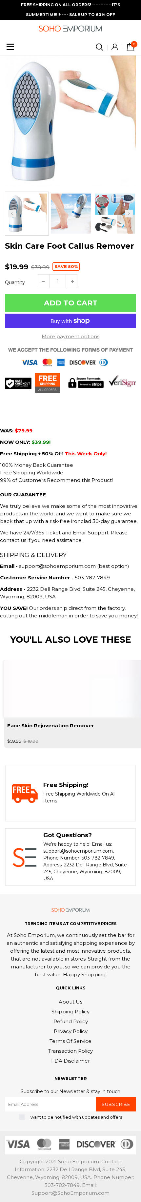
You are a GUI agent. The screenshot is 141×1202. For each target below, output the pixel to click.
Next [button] (129, 214)
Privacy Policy (71, 1031)
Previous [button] (12, 214)
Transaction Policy (70, 1051)
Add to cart (70, 303)
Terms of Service (70, 1041)
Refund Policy (70, 1021)
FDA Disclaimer (70, 1061)
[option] (70, 121)
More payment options (70, 336)
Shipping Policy (70, 1011)
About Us (70, 1002)
